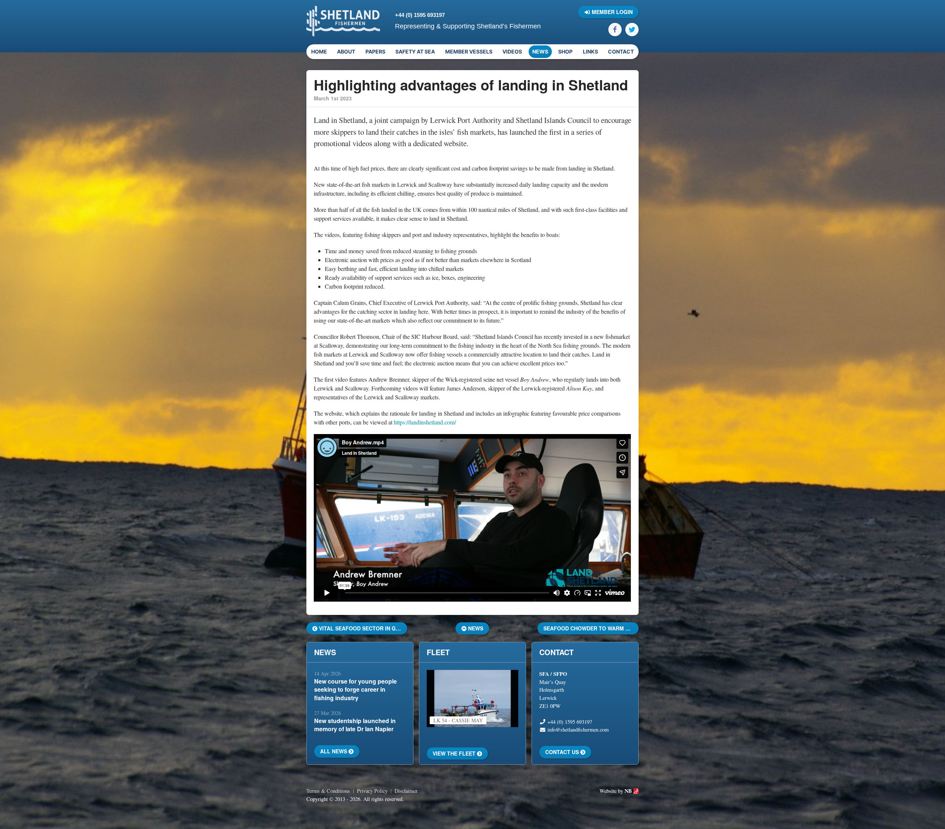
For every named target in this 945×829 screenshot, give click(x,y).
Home (319, 51)
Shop (565, 51)
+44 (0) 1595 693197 (420, 15)
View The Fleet (455, 753)
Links (590, 51)
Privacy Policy (372, 790)
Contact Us (562, 752)
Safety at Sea (415, 51)
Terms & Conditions (328, 790)
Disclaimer (406, 790)
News (540, 51)
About (346, 51)
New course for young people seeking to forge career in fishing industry (355, 689)
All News (334, 751)
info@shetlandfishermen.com (578, 729)
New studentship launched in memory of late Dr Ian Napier (355, 724)
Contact (621, 51)
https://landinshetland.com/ (425, 422)
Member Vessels (468, 51)
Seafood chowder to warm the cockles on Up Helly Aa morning (590, 628)
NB (629, 791)
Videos (512, 51)
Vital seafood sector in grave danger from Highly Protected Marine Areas (362, 628)
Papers (375, 51)
